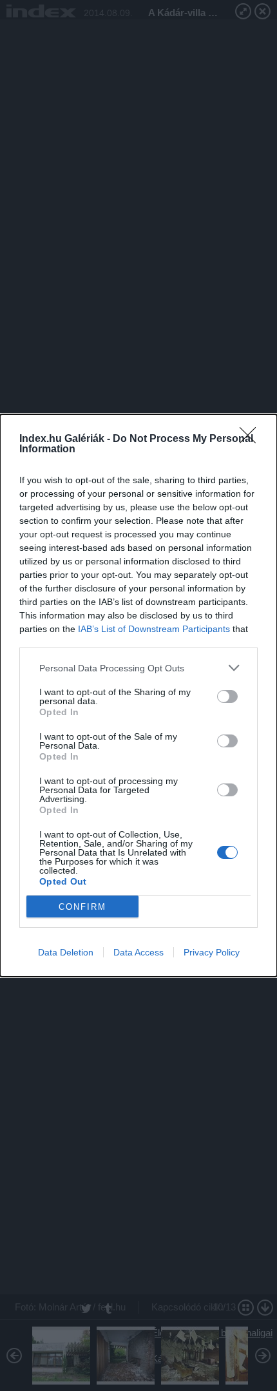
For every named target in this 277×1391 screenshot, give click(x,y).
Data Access (138, 952)
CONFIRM (82, 907)
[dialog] (138, 695)
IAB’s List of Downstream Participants (154, 629)
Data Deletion (65, 952)
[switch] (227, 696)
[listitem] (138, 668)
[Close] (252, 439)
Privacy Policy (212, 952)
